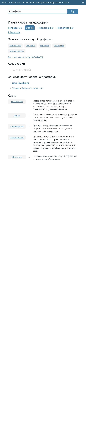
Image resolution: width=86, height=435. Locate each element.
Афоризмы (14, 32)
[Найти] (72, 11)
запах (20, 83)
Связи (17, 115)
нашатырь (59, 45)
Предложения (46, 28)
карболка (44, 45)
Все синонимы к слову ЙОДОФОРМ (25, 57)
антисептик (15, 45)
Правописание (65, 28)
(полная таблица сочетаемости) (27, 88)
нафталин (30, 45)
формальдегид (17, 51)
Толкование (15, 28)
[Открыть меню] (82, 2)
